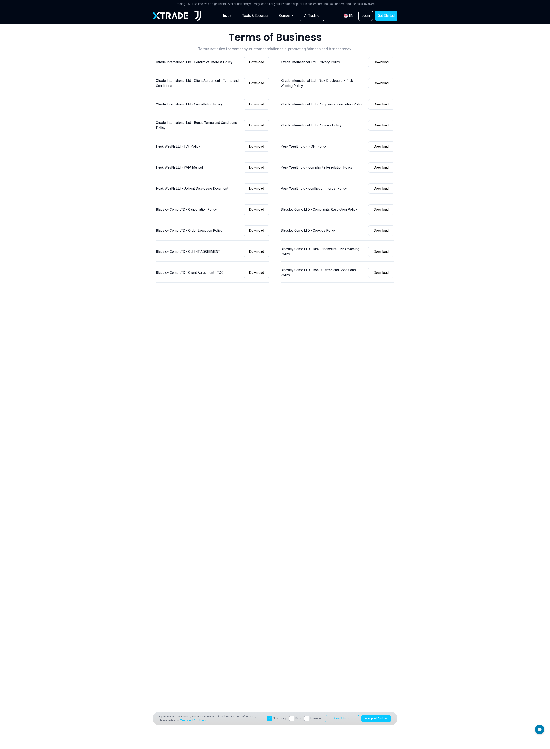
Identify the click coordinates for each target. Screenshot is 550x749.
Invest (227, 16)
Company (286, 16)
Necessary (279, 718)
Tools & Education (255, 16)
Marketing (316, 718)
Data (298, 718)
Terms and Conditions (193, 720)
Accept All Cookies (376, 718)
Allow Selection (342, 718)
